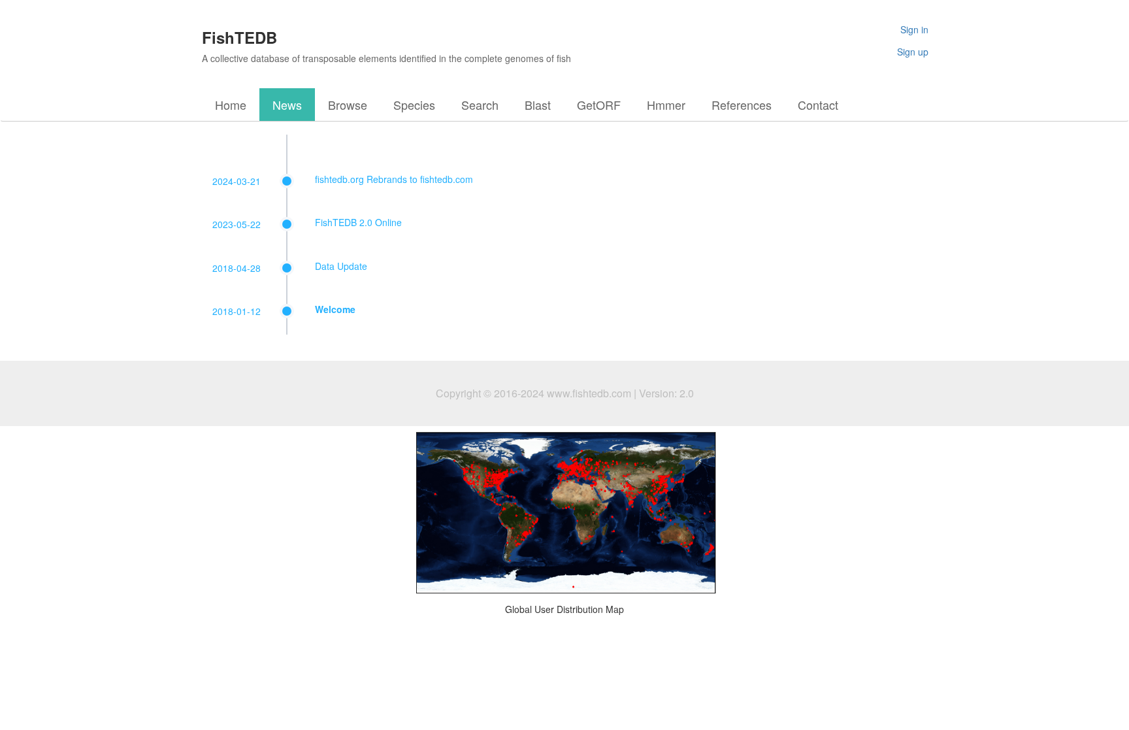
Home (230, 104)
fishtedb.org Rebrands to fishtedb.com (394, 179)
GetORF (599, 104)
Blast (538, 104)
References (742, 104)
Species (414, 104)
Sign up (912, 51)
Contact (818, 104)
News (287, 104)
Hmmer (666, 104)
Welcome (335, 309)
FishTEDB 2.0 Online (358, 222)
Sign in (914, 29)
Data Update (341, 266)
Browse (347, 104)
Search (480, 104)
